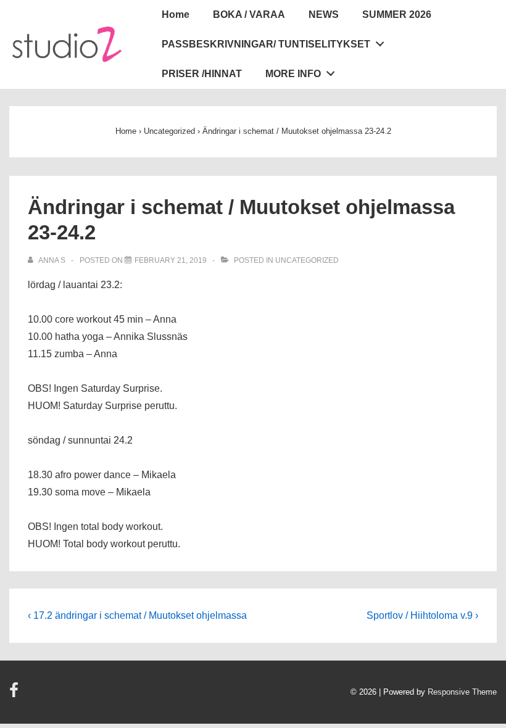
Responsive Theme (462, 692)
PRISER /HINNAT (202, 73)
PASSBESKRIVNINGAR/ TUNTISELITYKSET (266, 44)
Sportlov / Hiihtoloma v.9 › (422, 615)
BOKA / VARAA (249, 14)
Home (175, 14)
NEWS (324, 14)
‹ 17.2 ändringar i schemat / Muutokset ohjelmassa (137, 615)
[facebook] (15, 694)
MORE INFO (293, 73)
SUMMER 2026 (396, 14)
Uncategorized (307, 260)
